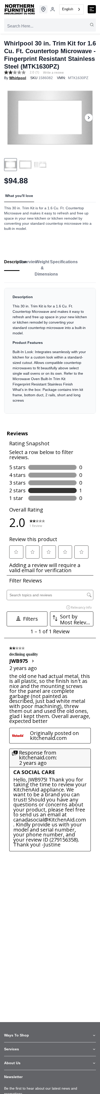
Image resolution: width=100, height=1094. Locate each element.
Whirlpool (17, 78)
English (67, 9)
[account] (52, 9)
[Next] (89, 118)
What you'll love (19, 196)
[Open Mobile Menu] (92, 9)
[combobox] (71, 9)
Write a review (53, 72)
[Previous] (11, 118)
